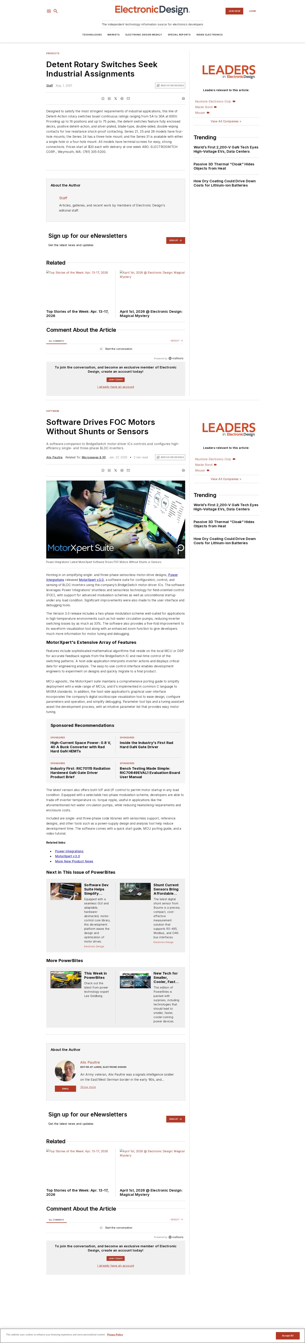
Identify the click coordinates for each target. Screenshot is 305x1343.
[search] (55, 11)
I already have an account (115, 387)
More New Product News (74, 874)
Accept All (287, 1335)
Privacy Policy (115, 1334)
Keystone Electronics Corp (213, 101)
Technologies (92, 34)
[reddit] (122, 98)
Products (52, 53)
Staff (49, 85)
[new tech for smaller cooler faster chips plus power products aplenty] (135, 992)
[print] (183, 98)
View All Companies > (226, 121)
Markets (113, 34)
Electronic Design (94, 959)
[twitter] (115, 98)
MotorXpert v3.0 (91, 580)
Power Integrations (69, 864)
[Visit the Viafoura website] (175, 358)
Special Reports (179, 34)
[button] (49, 11)
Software (52, 411)
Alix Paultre (54, 457)
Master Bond (203, 107)
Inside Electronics (209, 34)
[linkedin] (109, 98)
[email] (128, 98)
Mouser (200, 112)
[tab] (56, 341)
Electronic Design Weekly (143, 34)
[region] (115, 350)
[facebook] (103, 98)
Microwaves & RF (94, 457)
